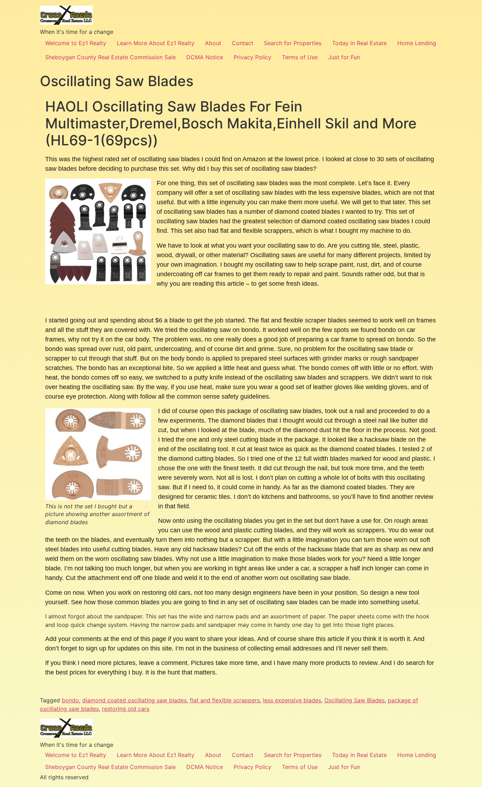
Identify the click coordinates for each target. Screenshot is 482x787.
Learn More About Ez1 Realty (155, 43)
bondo (70, 700)
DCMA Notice (204, 57)
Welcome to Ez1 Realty (75, 43)
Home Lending (416, 43)
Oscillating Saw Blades (354, 700)
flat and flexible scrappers (225, 700)
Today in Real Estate (359, 43)
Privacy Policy (252, 57)
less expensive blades (292, 700)
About (213, 43)
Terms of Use (300, 57)
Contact (242, 43)
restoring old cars (125, 708)
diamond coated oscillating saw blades (134, 700)
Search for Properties (292, 43)
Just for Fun (344, 57)
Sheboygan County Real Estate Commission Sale (110, 57)
